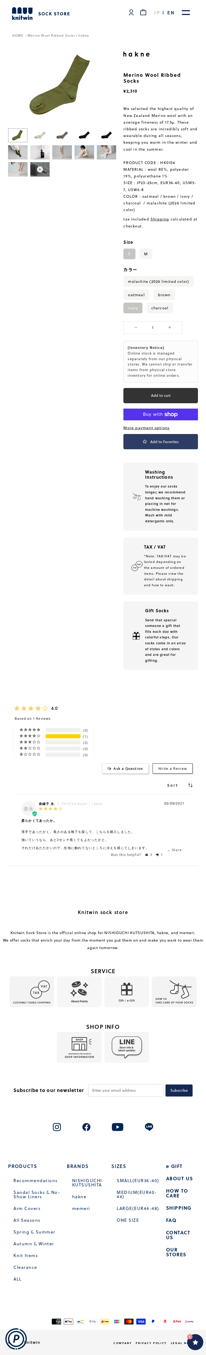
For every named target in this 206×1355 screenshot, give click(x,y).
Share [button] (176, 850)
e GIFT (174, 1166)
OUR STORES (176, 1252)
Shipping (159, 219)
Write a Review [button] (172, 768)
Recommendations (35, 1180)
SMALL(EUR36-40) (138, 1180)
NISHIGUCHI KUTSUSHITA (87, 1183)
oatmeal (136, 294)
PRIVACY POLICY (151, 1343)
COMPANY (122, 1343)
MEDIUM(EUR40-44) (137, 1194)
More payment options (146, 428)
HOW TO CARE (177, 1193)
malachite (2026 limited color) (158, 281)
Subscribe (179, 1090)
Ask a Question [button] (128, 768)
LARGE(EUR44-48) (138, 1208)
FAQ (171, 1220)
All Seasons (27, 1220)
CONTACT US (178, 1235)
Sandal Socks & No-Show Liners (36, 1194)
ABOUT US (179, 1178)
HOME (18, 35)
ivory (133, 307)
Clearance (25, 1267)
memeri (81, 1208)
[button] (148, 854)
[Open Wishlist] (195, 1342)
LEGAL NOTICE (184, 1343)
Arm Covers (27, 1208)
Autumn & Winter (33, 1244)
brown (164, 294)
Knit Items (25, 1255)
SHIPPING (179, 1207)
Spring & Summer (34, 1232)
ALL (17, 1279)
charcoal (160, 307)
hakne (79, 1197)
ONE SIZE (128, 1220)
